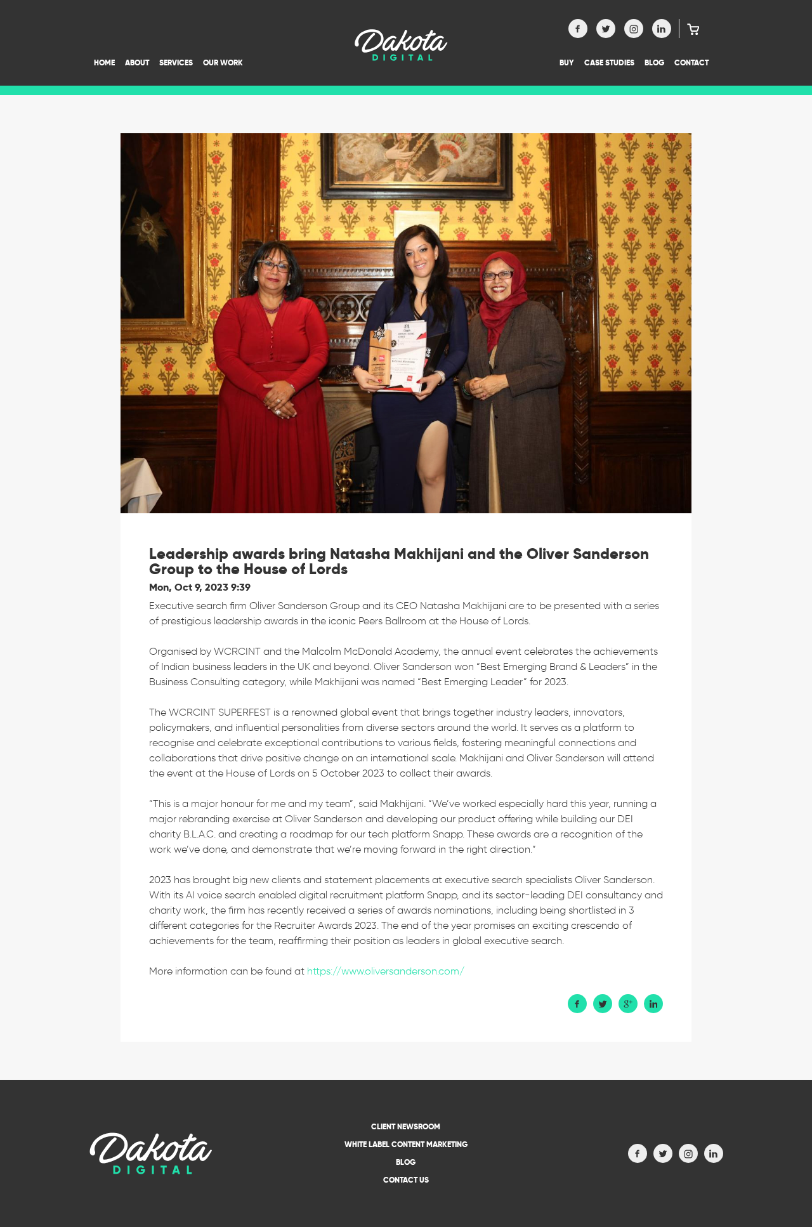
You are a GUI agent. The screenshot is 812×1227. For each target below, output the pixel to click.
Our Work (223, 62)
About (137, 62)
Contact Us (406, 1179)
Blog (654, 62)
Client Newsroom (405, 1126)
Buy (567, 62)
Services (176, 62)
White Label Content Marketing (406, 1144)
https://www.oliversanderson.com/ (385, 971)
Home (104, 62)
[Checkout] (689, 28)
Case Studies (609, 62)
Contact (691, 62)
